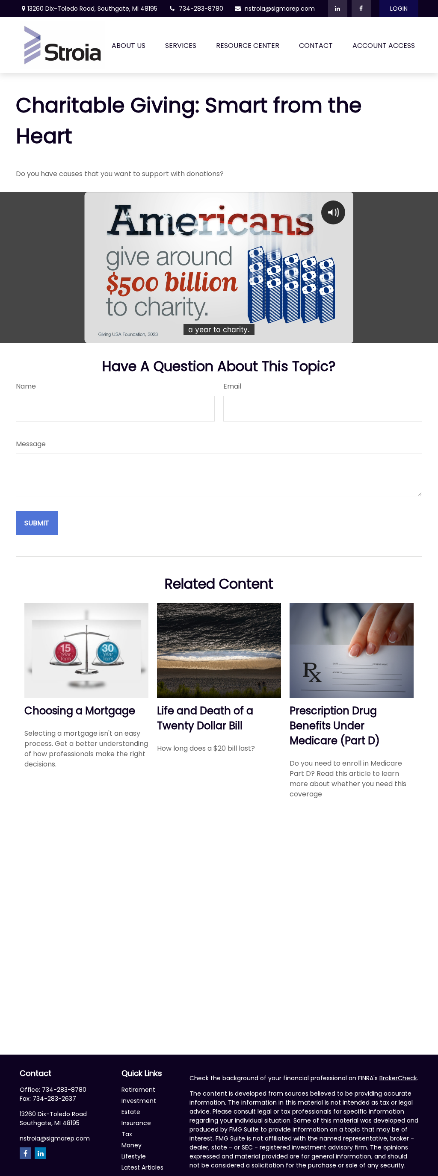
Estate (130, 1112)
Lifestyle (133, 1156)
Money (131, 1145)
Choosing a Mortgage (79, 711)
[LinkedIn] (337, 8)
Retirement (138, 1089)
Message (31, 444)
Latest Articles (142, 1167)
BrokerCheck (398, 1078)
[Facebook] (361, 8)
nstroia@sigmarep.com (280, 8)
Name (26, 386)
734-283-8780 (201, 8)
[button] (128, 45)
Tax (126, 1134)
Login (399, 8)
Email (232, 386)
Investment (138, 1100)
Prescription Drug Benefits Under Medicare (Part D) (335, 726)
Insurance (136, 1123)
